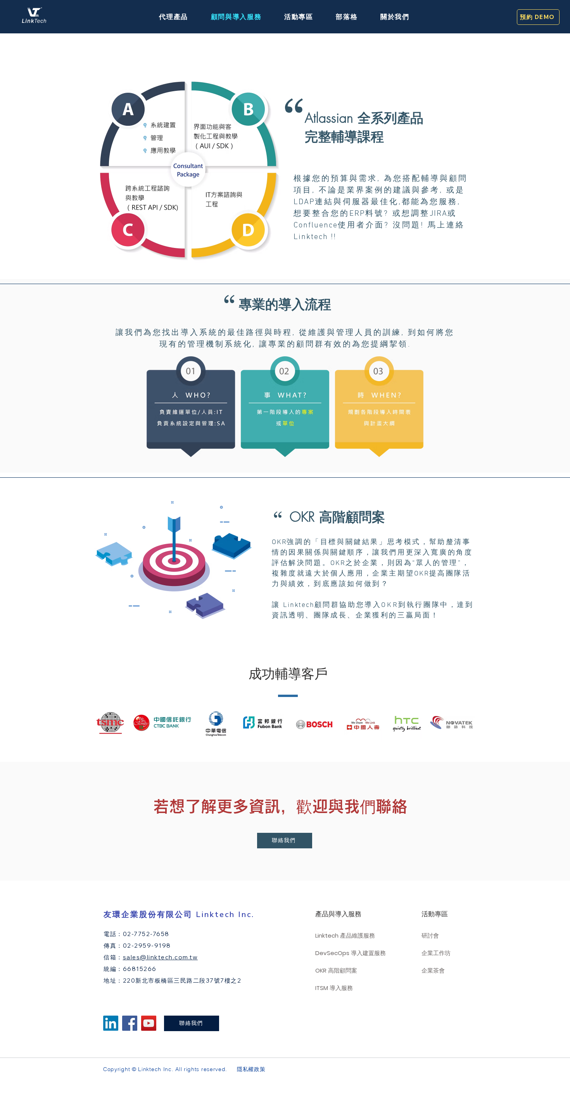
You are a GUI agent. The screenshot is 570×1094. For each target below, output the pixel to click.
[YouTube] (148, 1023)
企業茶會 (433, 970)
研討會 (430, 935)
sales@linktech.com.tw (160, 957)
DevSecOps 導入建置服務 (348, 953)
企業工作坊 (436, 953)
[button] (173, 16)
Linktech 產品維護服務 (345, 935)
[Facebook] (129, 1023)
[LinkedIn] (110, 1023)
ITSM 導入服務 (334, 988)
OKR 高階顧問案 (336, 970)
